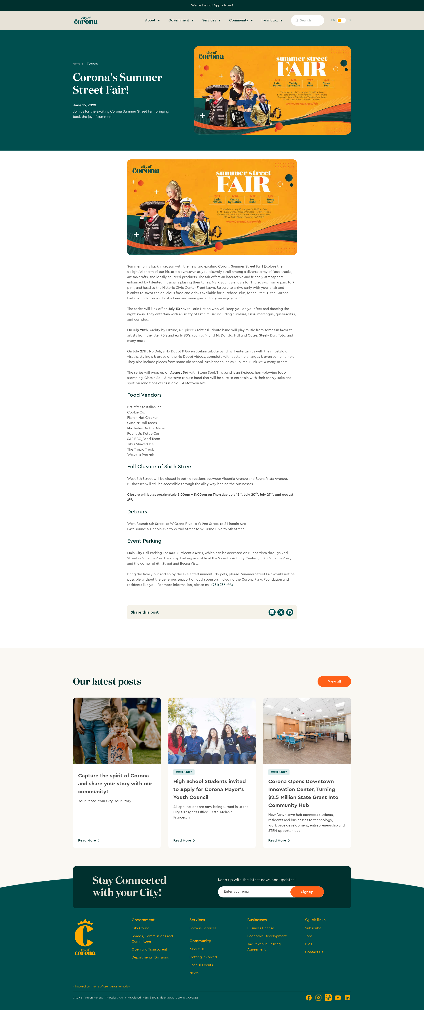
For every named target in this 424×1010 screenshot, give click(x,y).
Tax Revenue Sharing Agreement (264, 946)
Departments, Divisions (150, 957)
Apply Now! (223, 5)
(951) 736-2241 (223, 585)
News (194, 973)
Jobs (308, 936)
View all (334, 681)
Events (92, 64)
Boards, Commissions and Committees (152, 938)
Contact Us (314, 952)
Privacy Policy (81, 986)
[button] (153, 20)
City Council (141, 928)
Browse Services (202, 928)
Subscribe (313, 928)
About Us (196, 949)
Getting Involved (203, 957)
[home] (86, 20)
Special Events (201, 965)
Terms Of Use (100, 986)
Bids (308, 944)
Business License (260, 928)
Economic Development (267, 936)
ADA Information (120, 986)
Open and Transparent (149, 949)
